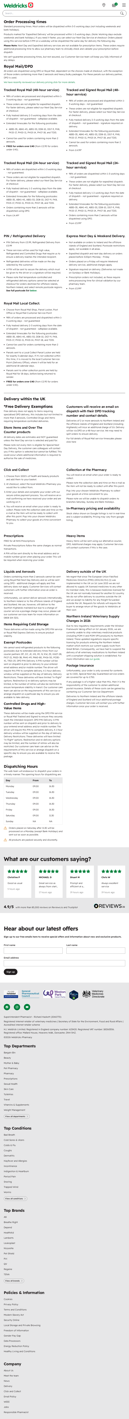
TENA (6, 1274)
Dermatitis (9, 1155)
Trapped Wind (11, 1187)
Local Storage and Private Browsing (22, 1325)
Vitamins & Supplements (16, 1104)
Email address (11, 957)
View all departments (15, 1116)
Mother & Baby (11, 1063)
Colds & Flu (10, 1145)
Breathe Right (11, 1222)
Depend (8, 1227)
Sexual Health (10, 1083)
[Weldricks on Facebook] (7, 1007)
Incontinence (10, 1166)
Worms (7, 1192)
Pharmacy (9, 1073)
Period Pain (10, 1176)
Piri (5, 1258)
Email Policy (10, 1396)
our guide (95, 659)
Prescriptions (10, 1078)
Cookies (8, 1299)
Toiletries (8, 1094)
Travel (7, 1099)
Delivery (8, 1386)
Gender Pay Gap (12, 1335)
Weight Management (14, 1110)
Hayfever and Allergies (15, 1160)
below (33, 290)
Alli (5, 1217)
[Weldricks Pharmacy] (18, 5)
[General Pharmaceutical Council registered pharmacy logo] (30, 995)
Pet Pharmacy (11, 1068)
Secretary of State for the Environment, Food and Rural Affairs (90, 1021)
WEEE (7, 1401)
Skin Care (9, 1089)
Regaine (8, 1269)
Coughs (8, 1150)
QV (5, 1264)
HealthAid (9, 1232)
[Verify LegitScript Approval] (73, 995)
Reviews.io (57, 907)
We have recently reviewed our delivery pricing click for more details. (39, 82)
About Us (8, 1370)
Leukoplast (9, 1243)
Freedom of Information (16, 1330)
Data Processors (12, 1340)
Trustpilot (73, 907)
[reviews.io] (109, 906)
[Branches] (104, 5)
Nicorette (9, 1248)
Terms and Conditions (15, 1309)
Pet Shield (9, 1253)
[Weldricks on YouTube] (27, 1007)
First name (9, 945)
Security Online (11, 1320)
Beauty (7, 1057)
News (7, 1380)
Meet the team (11, 1375)
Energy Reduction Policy (16, 1346)
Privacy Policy (11, 1304)
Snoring (8, 1181)
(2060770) (56, 1016)
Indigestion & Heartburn (16, 1171)
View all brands (12, 1281)
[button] (124, 5)
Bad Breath (9, 1134)
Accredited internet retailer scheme (22, 1024)
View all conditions (14, 1198)
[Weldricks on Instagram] (17, 1007)
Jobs (6, 1407)
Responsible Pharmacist (16, 1412)
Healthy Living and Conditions (19, 1351)
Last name (71, 945)
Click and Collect (12, 1391)
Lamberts (9, 1237)
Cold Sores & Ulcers (14, 1140)
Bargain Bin (9, 1052)
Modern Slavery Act (14, 1314)
